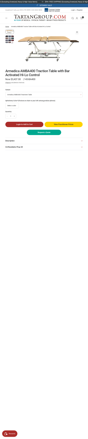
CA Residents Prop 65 (14, 147)
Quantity (8, 111)
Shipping (8, 82)
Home (7, 26)
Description (9, 141)
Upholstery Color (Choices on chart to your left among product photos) (30, 100)
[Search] (73, 18)
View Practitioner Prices (63, 124)
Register (80, 10)
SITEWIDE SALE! (46, 5)
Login (73, 10)
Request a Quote (44, 132)
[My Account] (77, 18)
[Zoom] (77, 32)
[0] (81, 18)
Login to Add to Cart (24, 124)
